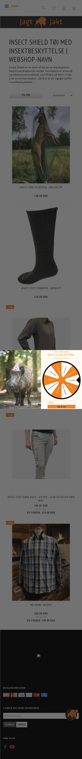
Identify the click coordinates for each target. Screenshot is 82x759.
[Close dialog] (1, 351)
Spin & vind (61, 406)
